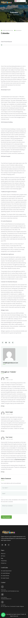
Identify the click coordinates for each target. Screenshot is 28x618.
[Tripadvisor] (2, 545)
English (18, 1)
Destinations (16, 14)
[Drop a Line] (2, 586)
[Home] (6, 2)
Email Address (4, 597)
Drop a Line (3, 589)
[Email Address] (2, 594)
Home (10, 14)
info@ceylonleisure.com (7, 30)
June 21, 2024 (10, 414)
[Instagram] (8, 545)
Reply (3, 406)
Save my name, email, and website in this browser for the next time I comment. (14, 500)
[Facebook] (5, 545)
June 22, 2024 (10, 439)
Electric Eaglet (9, 412)
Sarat (7, 377)
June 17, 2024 (10, 379)
